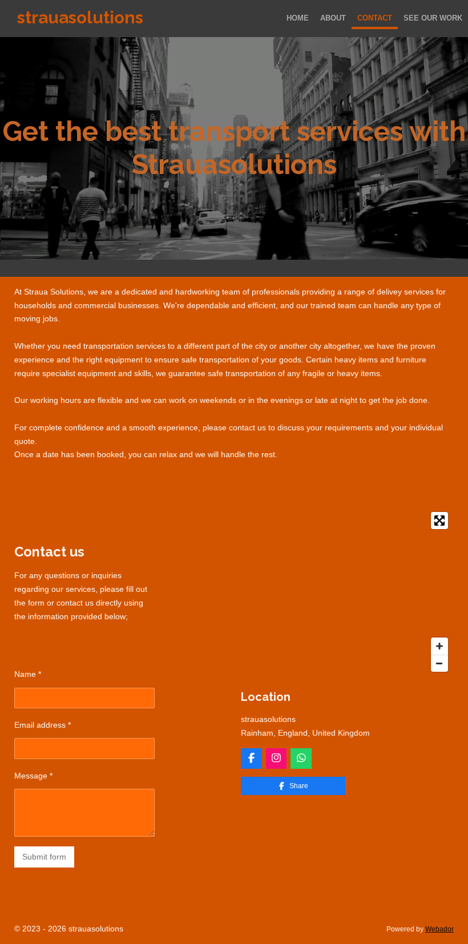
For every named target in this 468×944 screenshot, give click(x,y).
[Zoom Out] (439, 663)
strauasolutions (80, 17)
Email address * (42, 724)
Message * (33, 775)
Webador (439, 929)
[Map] (347, 591)
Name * (27, 674)
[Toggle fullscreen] (439, 520)
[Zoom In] (439, 646)
